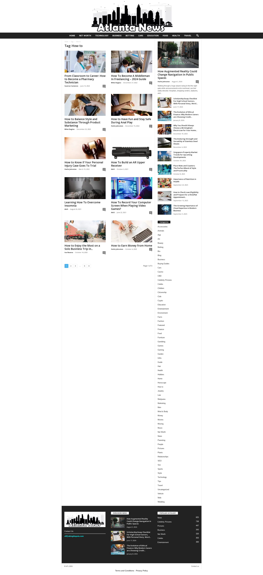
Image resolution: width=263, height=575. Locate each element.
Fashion (161, 321)
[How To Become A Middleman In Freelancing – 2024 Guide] (131, 62)
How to (160, 387)
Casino (160, 272)
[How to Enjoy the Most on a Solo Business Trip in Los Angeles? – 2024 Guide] (85, 231)
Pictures (161, 448)
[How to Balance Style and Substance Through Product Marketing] (85, 105)
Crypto (160, 301)
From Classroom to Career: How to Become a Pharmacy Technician (85, 79)
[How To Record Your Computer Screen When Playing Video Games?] (131, 188)
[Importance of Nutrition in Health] (164, 183)
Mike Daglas (116, 83)
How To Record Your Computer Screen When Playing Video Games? (131, 206)
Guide (160, 362)
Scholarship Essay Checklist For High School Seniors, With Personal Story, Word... (185, 101)
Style (160, 473)
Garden (160, 354)
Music (160, 428)
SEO (159, 461)
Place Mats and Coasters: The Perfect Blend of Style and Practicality (184, 168)
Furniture (161, 338)
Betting (130, 35)
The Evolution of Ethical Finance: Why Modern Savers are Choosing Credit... (185, 114)
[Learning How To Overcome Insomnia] (85, 188)
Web (159, 498)
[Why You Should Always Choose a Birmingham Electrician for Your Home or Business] (164, 129)
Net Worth (85, 35)
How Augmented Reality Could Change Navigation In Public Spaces (177, 75)
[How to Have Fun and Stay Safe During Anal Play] (131, 105)
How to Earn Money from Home (131, 245)
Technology (101, 35)
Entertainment (163, 309)
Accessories (163, 227)
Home (72, 35)
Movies (160, 420)
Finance (161, 329)
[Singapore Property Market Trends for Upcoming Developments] (164, 156)
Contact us (195, 566)
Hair (159, 366)
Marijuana (161, 399)
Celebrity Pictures (165, 280)
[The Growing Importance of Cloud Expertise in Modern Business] (164, 209)
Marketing (161, 403)
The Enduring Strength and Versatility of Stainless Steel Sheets (185, 141)
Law (159, 395)
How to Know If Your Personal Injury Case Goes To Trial (84, 164)
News (160, 436)
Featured (161, 325)
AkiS (113, 169)
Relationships (163, 457)
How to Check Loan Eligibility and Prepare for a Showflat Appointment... (185, 194)
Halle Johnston (117, 126)
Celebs (160, 284)
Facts (160, 317)
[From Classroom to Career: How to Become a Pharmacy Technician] (85, 62)
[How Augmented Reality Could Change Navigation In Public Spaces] (178, 54)
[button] (197, 36)
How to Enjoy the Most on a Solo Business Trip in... (82, 247)
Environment (163, 313)
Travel (187, 35)
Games (160, 346)
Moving (160, 424)
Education (153, 35)
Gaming (161, 350)
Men (159, 407)
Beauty (160, 243)
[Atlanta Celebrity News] (131, 16)
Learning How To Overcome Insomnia (82, 204)
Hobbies (161, 374)
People (160, 444)
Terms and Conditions (124, 571)
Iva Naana (69, 252)
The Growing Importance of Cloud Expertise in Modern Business (185, 208)
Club (159, 296)
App (159, 235)
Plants (160, 453)
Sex (159, 465)
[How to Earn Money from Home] (131, 231)
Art (159, 239)
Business (117, 35)
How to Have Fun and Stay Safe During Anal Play (131, 120)
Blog (159, 255)
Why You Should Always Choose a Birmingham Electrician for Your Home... (185, 128)
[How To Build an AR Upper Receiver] (131, 148)
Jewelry (161, 391)
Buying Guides (163, 264)
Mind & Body (163, 411)
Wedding (161, 502)
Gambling (161, 342)
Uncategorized (163, 489)
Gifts (159, 358)
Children (161, 288)
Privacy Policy (142, 571)
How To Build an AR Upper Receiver (128, 164)
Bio (159, 251)
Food (165, 35)
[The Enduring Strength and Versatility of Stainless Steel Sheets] (164, 143)
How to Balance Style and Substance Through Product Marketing (82, 122)
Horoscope (162, 383)
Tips (159, 481)
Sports (160, 469)
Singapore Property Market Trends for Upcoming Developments (185, 154)
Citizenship (162, 292)
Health (176, 35)
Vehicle (160, 494)
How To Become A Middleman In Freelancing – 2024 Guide (130, 77)
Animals (161, 231)
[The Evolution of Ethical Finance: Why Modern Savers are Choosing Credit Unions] (164, 116)
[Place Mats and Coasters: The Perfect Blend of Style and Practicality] (164, 169)
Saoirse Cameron (71, 86)
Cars (140, 35)
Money (160, 416)
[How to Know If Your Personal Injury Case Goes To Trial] (85, 148)
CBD (159, 276)
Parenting (161, 440)
